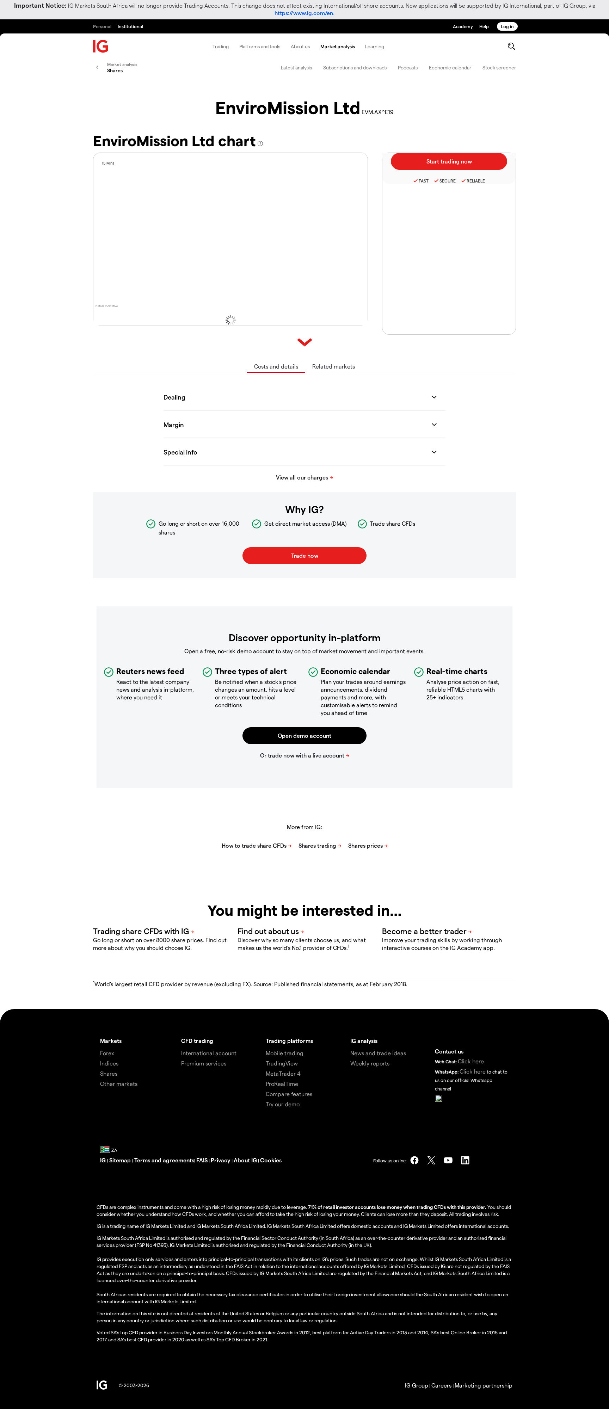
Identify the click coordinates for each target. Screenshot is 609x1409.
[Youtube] (448, 1160)
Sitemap (120, 1160)
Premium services (203, 1063)
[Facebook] (414, 1160)
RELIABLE (476, 180)
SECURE (447, 180)
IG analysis (363, 1040)
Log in (507, 26)
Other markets (118, 1083)
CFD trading (197, 1040)
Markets (111, 1040)
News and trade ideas (378, 1053)
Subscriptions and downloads (355, 67)
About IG (245, 1160)
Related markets (333, 366)
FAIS (202, 1160)
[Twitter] (431, 1160)
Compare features (289, 1093)
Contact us (449, 1051)
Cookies (271, 1160)
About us (300, 46)
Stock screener (499, 67)
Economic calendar (450, 67)
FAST (424, 180)
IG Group (416, 1385)
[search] (511, 46)
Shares (108, 1073)
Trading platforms (289, 1040)
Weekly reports (369, 1063)
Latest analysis (296, 67)
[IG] (101, 46)
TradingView (282, 1063)
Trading (220, 46)
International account (208, 1053)
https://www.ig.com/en (304, 13)
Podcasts (408, 67)
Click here (471, 1061)
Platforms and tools (259, 46)
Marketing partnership (483, 1385)
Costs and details (276, 366)
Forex (107, 1053)
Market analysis (337, 46)
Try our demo (283, 1104)
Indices (109, 1063)
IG (103, 1160)
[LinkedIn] (465, 1160)
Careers (441, 1385)
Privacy (221, 1160)
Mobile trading (284, 1053)
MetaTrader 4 (283, 1073)
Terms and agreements (164, 1160)
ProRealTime (282, 1083)
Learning (374, 46)
